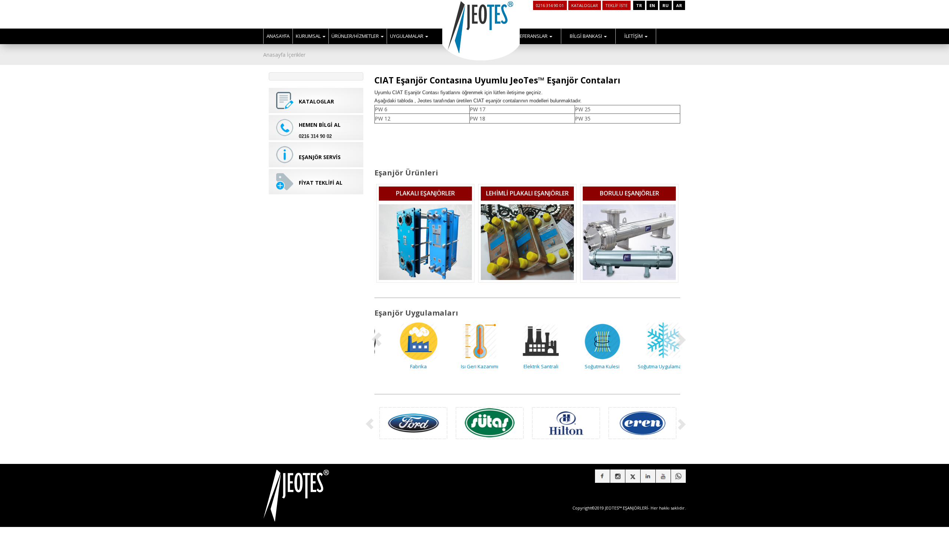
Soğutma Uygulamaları (649, 366)
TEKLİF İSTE (616, 5)
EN (652, 5)
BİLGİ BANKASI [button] (586, 36)
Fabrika (405, 366)
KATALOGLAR (584, 5)
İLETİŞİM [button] (634, 36)
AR (679, 5)
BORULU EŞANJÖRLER (629, 193)
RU (665, 5)
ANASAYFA (278, 36)
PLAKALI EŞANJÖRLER (425, 193)
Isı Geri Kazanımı (466, 366)
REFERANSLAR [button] (533, 36)
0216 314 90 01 (550, 5)
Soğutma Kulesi (588, 366)
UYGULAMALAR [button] (407, 36)
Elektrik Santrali (527, 366)
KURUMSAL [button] (309, 36)
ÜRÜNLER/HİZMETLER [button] (355, 36)
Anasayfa (274, 54)
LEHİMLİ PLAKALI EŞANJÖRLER (527, 193)
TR (639, 5)
